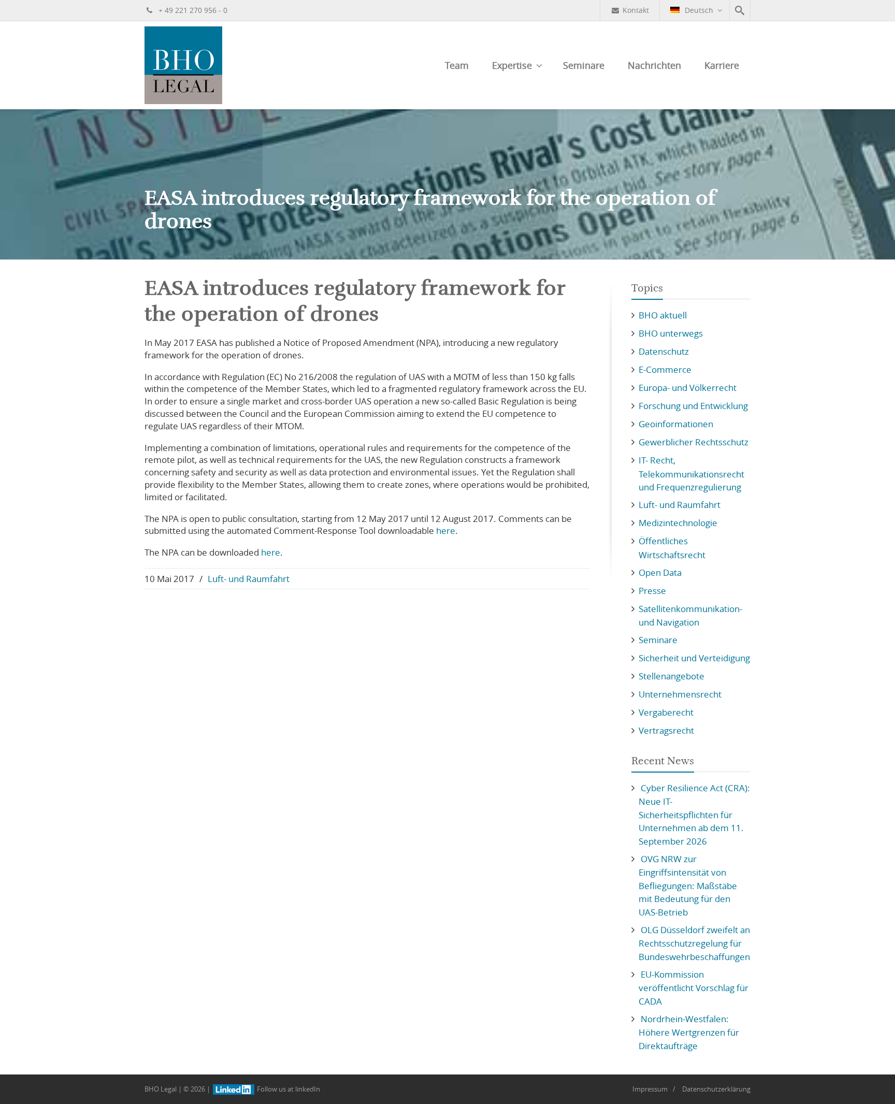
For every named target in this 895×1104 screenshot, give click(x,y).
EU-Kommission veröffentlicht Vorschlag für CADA (693, 987)
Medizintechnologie (678, 523)
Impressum (650, 1089)
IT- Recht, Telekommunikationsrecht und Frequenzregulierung (691, 473)
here (445, 530)
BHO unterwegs (671, 333)
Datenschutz (664, 351)
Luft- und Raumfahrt (249, 579)
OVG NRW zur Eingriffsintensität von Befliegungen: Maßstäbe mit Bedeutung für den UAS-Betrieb (688, 885)
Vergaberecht (666, 712)
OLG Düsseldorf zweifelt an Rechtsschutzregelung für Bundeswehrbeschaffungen (694, 943)
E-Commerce (665, 369)
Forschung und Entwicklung (693, 406)
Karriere (721, 65)
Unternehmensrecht (680, 694)
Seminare (583, 65)
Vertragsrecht (666, 730)
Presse (652, 591)
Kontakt (636, 10)
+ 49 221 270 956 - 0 (191, 10)
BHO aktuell (663, 315)
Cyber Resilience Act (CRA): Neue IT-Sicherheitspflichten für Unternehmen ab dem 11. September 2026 (694, 814)
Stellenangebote (671, 676)
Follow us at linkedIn (287, 1089)
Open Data (660, 572)
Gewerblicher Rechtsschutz (693, 442)
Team (457, 65)
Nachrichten (654, 65)
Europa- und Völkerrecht (688, 388)
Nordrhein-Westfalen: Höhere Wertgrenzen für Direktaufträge (689, 1032)
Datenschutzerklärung (716, 1089)
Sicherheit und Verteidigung (694, 658)
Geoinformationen (676, 424)
